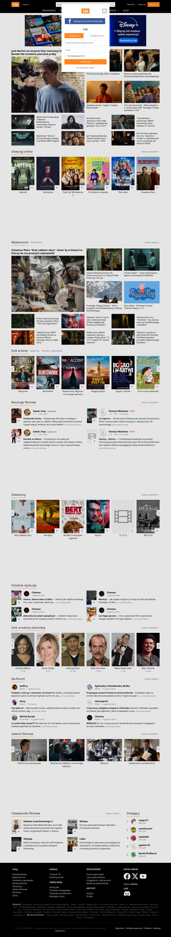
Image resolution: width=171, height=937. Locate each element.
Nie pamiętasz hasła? (85, 67)
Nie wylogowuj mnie (75, 56)
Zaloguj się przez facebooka (88, 21)
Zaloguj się (74, 35)
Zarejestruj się (97, 35)
